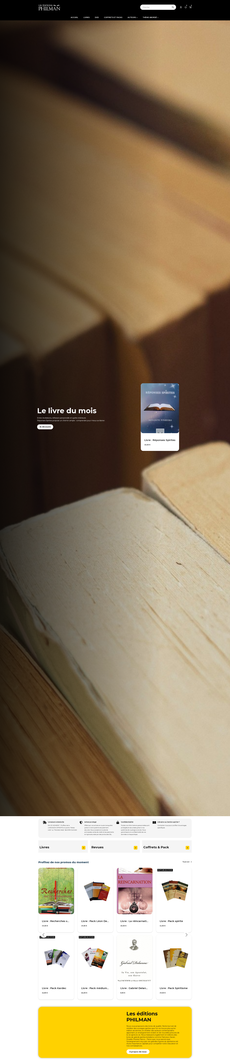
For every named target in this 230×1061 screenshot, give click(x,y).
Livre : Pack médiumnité (95, 988)
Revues (97, 847)
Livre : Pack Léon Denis (95, 921)
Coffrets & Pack (156, 847)
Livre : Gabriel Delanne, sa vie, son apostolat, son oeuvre (134, 988)
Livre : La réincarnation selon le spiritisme (134, 921)
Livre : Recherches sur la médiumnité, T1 (56, 921)
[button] (187, 862)
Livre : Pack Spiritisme (174, 988)
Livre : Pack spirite (171, 921)
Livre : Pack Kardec (54, 988)
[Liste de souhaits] (69, 872)
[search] (172, 7)
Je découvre (45, 427)
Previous (44, 935)
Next (186, 935)
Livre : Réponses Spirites (159, 440)
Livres (44, 847)
